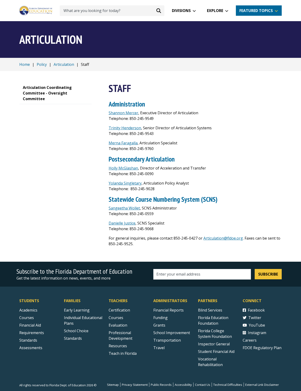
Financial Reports (168, 310)
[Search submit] (158, 11)
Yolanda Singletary (125, 183)
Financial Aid (30, 325)
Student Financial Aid (216, 351)
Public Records (161, 385)
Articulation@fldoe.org (223, 238)
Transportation (167, 340)
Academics (28, 310)
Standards (28, 340)
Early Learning (77, 310)
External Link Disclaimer (262, 385)
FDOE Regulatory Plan (262, 347)
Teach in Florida (123, 353)
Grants (159, 325)
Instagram (257, 332)
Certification (119, 310)
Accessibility (183, 385)
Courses (26, 317)
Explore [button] (215, 10)
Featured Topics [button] (256, 10)
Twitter (254, 317)
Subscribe (268, 274)
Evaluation (118, 325)
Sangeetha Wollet (124, 208)
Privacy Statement (135, 385)
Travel (159, 347)
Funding (160, 317)
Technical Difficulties (227, 385)
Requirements (31, 332)
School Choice (76, 330)
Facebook (256, 310)
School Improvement (171, 332)
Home (24, 64)
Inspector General (214, 344)
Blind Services (210, 310)
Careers (250, 340)
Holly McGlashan (123, 168)
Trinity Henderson (125, 127)
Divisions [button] (181, 10)
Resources (118, 345)
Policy (42, 64)
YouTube (257, 325)
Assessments (30, 347)
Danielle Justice (122, 223)
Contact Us (202, 385)
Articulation (64, 64)
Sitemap (113, 385)
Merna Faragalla (123, 143)
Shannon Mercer (123, 112)
